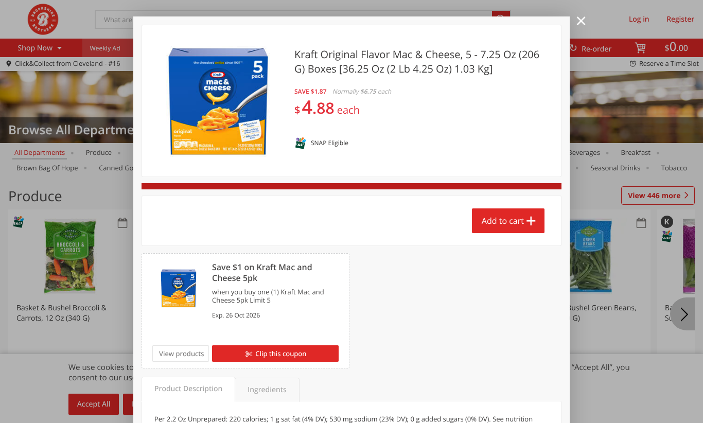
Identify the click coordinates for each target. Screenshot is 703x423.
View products (181, 353)
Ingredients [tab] (267, 390)
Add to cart (503, 220)
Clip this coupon (280, 353)
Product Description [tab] (188, 389)
